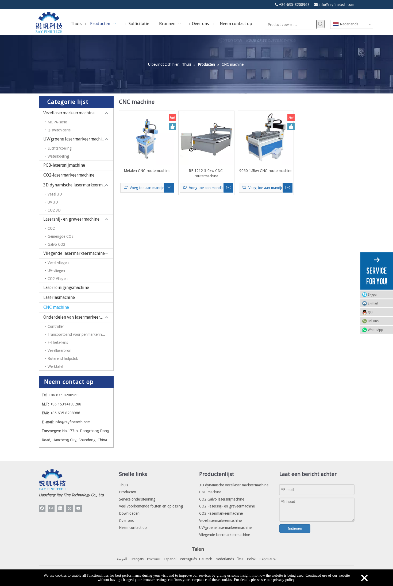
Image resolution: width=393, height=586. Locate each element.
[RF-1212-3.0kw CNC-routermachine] (206, 138)
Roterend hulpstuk (63, 358)
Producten (127, 492)
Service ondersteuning (137, 499)
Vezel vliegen (58, 262)
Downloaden (129, 513)
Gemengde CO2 (61, 236)
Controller (56, 326)
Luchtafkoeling (60, 148)
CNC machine (56, 307)
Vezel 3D (55, 194)
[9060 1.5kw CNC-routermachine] (265, 138)
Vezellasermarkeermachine (69, 112)
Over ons (126, 520)
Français (137, 559)
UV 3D (53, 202)
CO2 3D (54, 210)
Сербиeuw (268, 559)
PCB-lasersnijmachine (64, 165)
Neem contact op (133, 527)
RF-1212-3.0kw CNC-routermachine (206, 173)
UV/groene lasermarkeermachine (74, 139)
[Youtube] (78, 508)
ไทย (240, 559)
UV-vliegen (56, 270)
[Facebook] (42, 508)
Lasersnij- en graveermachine (71, 219)
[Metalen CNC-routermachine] (147, 138)
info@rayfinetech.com (336, 4)
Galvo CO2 (56, 244)
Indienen (295, 528)
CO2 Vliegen (58, 278)
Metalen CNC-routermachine (147, 171)
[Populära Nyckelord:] (321, 24)
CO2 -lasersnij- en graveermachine (227, 506)
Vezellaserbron (59, 350)
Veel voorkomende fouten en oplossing (151, 506)
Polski (251, 559)
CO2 (51, 228)
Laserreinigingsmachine (66, 287)
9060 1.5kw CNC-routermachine (265, 171)
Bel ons (373, 321)
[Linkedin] (60, 508)
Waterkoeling (58, 156)
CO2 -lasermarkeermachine (221, 513)
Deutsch (205, 559)
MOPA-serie (57, 122)
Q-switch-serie (59, 130)
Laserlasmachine (59, 297)
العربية (122, 559)
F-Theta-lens (58, 342)
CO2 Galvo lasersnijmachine (221, 499)
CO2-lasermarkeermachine (68, 175)
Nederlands (224, 559)
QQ (370, 312)
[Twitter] (69, 508)
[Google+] (51, 508)
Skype (372, 294)
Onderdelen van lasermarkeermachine (78, 317)
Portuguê (187, 559)
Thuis (123, 485)
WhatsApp (375, 330)
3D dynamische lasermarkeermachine (78, 184)
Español (170, 559)
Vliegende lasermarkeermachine (74, 253)
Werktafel (55, 366)
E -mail (373, 303)
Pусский (153, 559)
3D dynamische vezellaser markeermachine (233, 485)
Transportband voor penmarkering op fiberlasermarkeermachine (80, 334)
